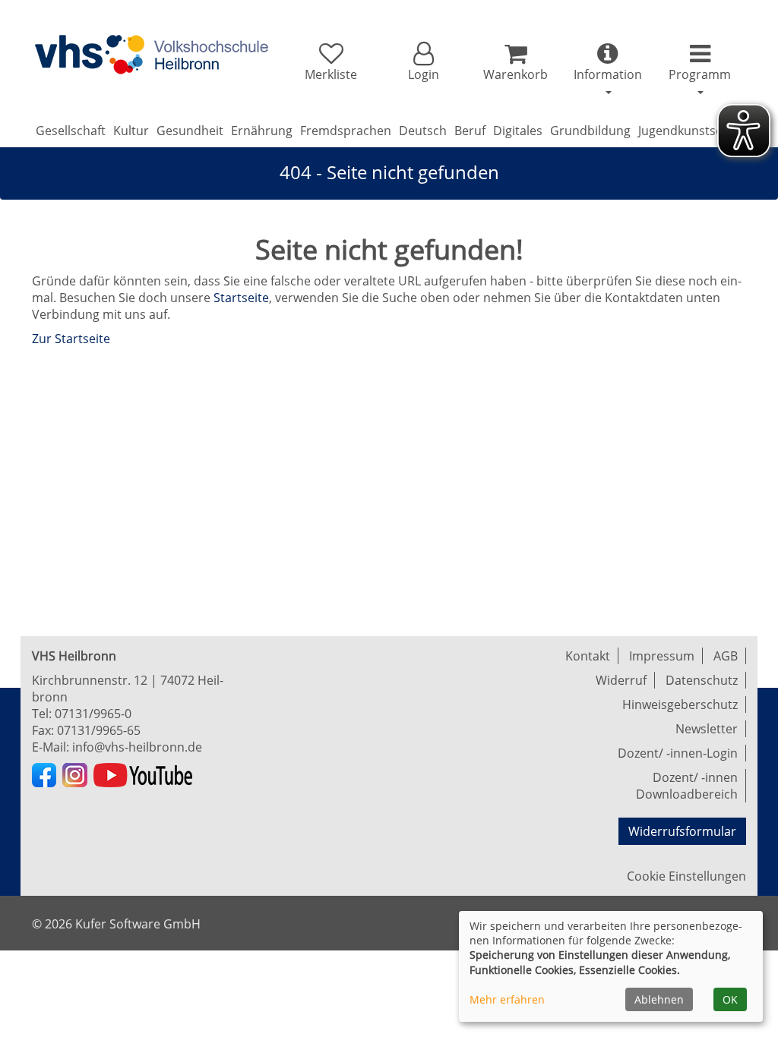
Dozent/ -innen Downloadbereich (687, 785)
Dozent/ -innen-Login (678, 753)
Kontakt (587, 656)
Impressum (661, 656)
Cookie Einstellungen (686, 876)
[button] (423, 62)
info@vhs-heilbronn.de (137, 747)
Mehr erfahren (507, 999)
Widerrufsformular (682, 831)
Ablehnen (659, 999)
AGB (725, 656)
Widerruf (621, 680)
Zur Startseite (71, 338)
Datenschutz (702, 680)
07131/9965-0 (93, 713)
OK (730, 999)
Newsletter (706, 728)
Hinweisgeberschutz (680, 704)
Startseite (241, 297)
